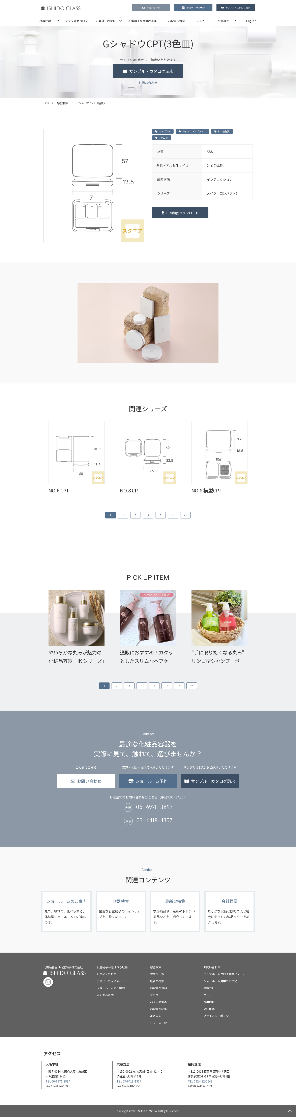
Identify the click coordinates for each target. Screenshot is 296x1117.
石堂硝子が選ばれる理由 (143, 21)
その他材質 (223, 131)
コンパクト (164, 131)
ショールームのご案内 (66, 911)
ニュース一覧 (158, 1023)
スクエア (163, 137)
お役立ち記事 (158, 1009)
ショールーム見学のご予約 (220, 981)
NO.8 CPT (130, 490)
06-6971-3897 (154, 807)
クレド (207, 995)
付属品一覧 (157, 974)
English (251, 21)
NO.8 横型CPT (206, 490)
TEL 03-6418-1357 (129, 1081)
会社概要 (223, 21)
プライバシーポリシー (217, 1016)
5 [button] (160, 515)
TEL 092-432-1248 (200, 1081)
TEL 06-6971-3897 (58, 1081)
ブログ (200, 21)
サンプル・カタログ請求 (238, 7)
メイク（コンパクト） (194, 131)
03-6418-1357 (154, 821)
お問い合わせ (153, 7)
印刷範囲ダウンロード (182, 212)
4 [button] (148, 515)
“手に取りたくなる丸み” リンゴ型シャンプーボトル (217, 657)
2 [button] (123, 515)
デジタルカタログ (76, 21)
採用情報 (209, 1002)
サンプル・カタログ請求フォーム (224, 974)
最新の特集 (175, 911)
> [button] (173, 515)
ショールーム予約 (196, 7)
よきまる (155, 1016)
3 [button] (135, 515)
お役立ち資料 (176, 21)
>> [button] (185, 515)
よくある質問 (105, 995)
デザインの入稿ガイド (111, 981)
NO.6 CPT (59, 490)
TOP (46, 103)
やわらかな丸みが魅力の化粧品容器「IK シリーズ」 (77, 656)
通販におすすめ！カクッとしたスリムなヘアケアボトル (146, 657)
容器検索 (45, 21)
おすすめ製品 (158, 1002)
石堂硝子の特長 (106, 21)
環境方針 (209, 988)
